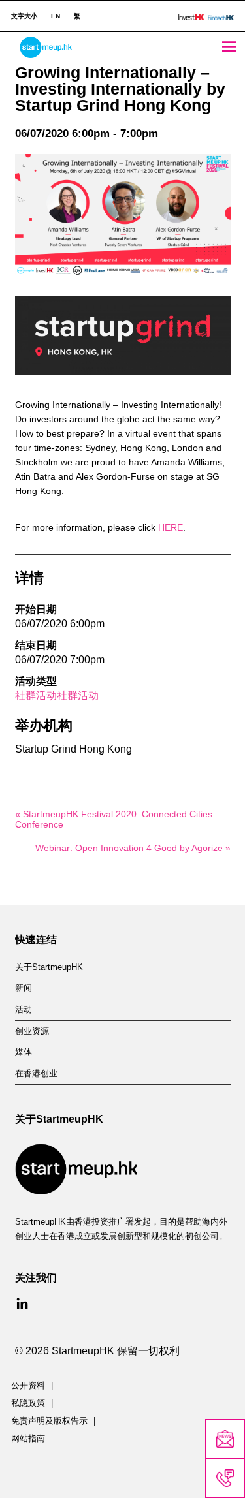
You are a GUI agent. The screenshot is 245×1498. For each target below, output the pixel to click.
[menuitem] (55, 16)
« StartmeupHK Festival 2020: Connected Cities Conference (113, 819)
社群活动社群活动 (57, 695)
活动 (23, 1009)
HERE (170, 527)
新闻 (23, 988)
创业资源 (32, 1031)
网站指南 (28, 1438)
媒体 (23, 1052)
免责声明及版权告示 (49, 1421)
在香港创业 (36, 1073)
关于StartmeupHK (49, 967)
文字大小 (24, 16)
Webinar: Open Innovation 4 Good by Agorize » (133, 848)
